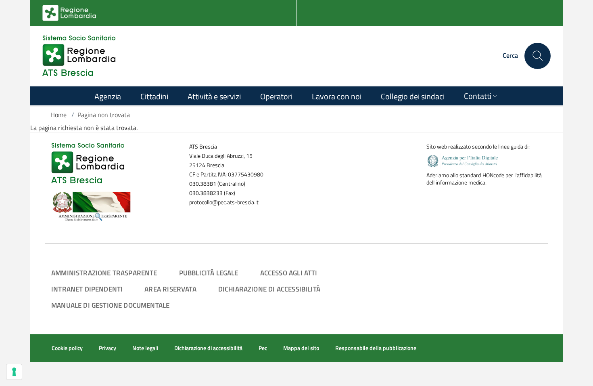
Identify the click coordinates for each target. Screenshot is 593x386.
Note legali (145, 348)
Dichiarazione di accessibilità (269, 288)
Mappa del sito (301, 348)
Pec (263, 348)
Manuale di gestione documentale (110, 305)
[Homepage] (78, 56)
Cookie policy (67, 348)
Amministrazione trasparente (104, 272)
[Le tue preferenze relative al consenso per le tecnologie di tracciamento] (14, 372)
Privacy (107, 348)
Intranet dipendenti (87, 288)
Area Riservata (170, 288)
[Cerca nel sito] (537, 56)
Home (58, 115)
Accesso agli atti (288, 272)
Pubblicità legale (208, 272)
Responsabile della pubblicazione (375, 348)
